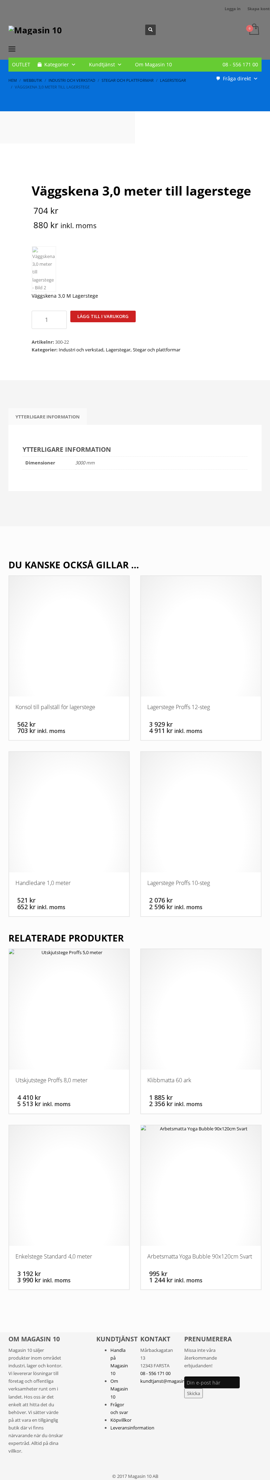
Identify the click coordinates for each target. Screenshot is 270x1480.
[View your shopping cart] (254, 30)
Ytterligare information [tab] (47, 417)
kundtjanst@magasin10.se (167, 1381)
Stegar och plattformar (156, 349)
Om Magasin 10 (153, 64)
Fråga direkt (237, 78)
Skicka (193, 1393)
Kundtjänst (102, 64)
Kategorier (56, 64)
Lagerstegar (118, 349)
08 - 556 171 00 (240, 64)
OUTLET (21, 64)
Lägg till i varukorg (103, 316)
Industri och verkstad (81, 349)
